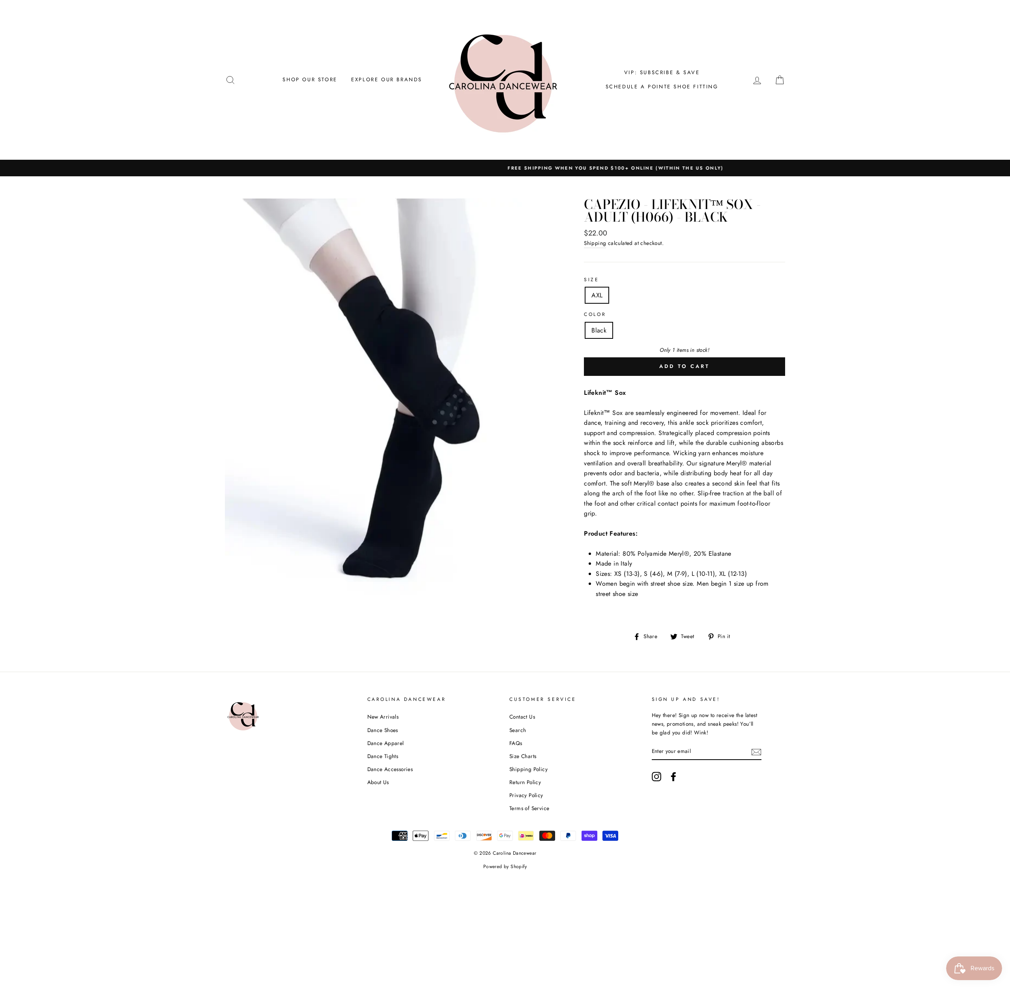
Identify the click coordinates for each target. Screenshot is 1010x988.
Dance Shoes (382, 730)
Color (595, 314)
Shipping (595, 243)
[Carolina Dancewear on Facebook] (673, 776)
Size (591, 279)
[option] (505, 168)
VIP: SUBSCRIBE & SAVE (662, 72)
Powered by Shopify (505, 866)
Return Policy (525, 782)
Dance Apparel (385, 743)
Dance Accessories (390, 769)
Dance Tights (382, 756)
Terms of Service (529, 808)
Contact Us (522, 717)
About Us (378, 782)
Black (598, 330)
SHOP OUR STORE (309, 79)
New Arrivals (383, 717)
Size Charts (522, 756)
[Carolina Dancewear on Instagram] (656, 776)
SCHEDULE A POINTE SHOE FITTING (662, 86)
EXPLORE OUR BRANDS (386, 79)
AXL (596, 295)
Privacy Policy (526, 795)
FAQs (515, 743)
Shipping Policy (528, 769)
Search (517, 730)
